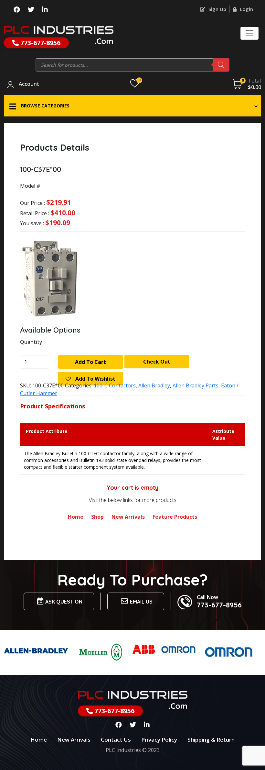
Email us (141, 601)
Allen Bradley (154, 385)
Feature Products (175, 516)
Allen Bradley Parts (195, 385)
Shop (97, 516)
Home (75, 516)
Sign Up (216, 9)
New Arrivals (128, 516)
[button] (132, 105)
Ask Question (63, 601)
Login (245, 9)
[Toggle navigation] (249, 33)
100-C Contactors (115, 385)
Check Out (156, 361)
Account (29, 84)
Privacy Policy (159, 739)
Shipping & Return (211, 739)
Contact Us (116, 739)
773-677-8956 (39, 42)
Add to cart (90, 361)
